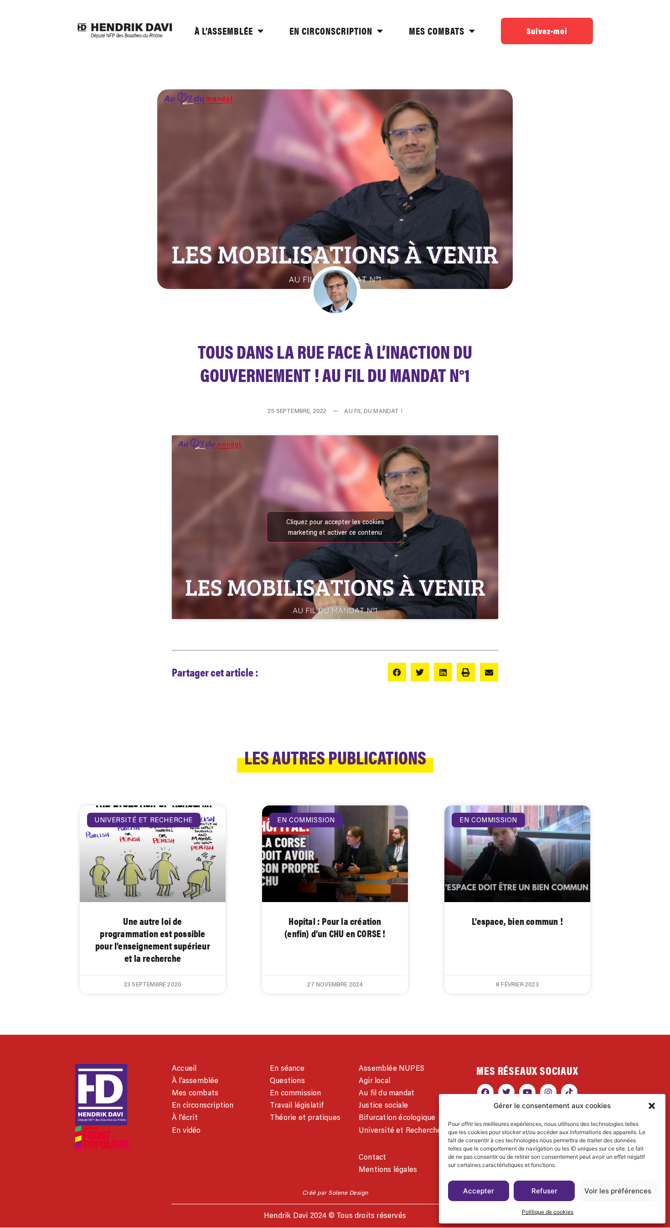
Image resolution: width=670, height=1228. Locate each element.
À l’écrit (185, 1117)
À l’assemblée (195, 1080)
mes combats (436, 30)
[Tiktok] (569, 1092)
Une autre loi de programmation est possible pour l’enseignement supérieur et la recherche (152, 939)
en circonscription (330, 30)
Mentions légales (388, 1169)
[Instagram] (548, 1092)
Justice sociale (383, 1105)
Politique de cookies (547, 1211)
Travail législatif (297, 1105)
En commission (295, 1093)
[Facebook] (485, 1092)
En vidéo (186, 1130)
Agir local (374, 1080)
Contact (372, 1157)
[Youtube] (527, 1092)
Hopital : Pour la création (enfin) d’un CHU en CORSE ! (334, 927)
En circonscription (203, 1105)
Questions (287, 1080)
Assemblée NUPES (391, 1068)
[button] (651, 1105)
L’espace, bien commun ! (517, 921)
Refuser (544, 1191)
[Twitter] (506, 1092)
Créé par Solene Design (335, 1192)
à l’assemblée (224, 30)
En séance (287, 1068)
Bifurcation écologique (397, 1117)
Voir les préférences (617, 1191)
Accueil (184, 1068)
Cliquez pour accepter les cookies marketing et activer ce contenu (335, 527)
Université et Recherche (400, 1130)
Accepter (478, 1191)
